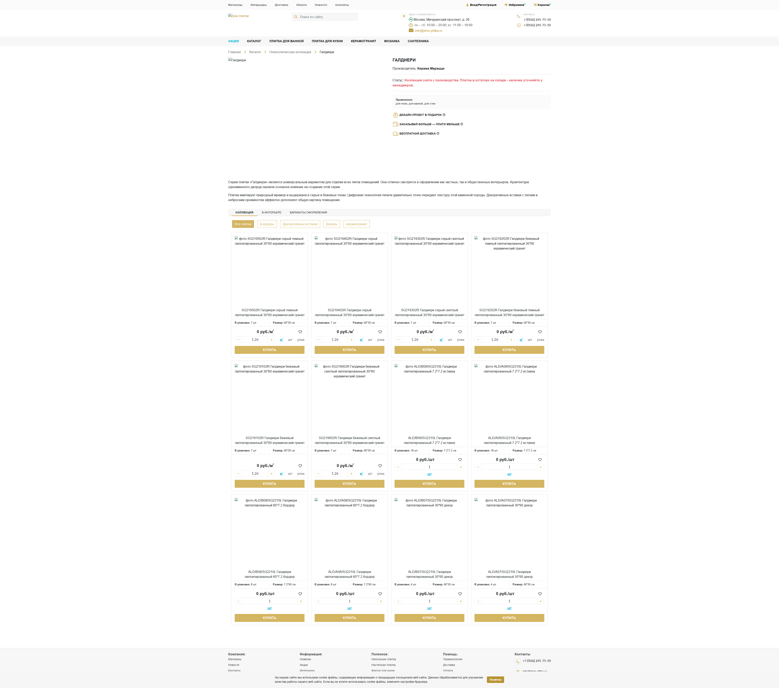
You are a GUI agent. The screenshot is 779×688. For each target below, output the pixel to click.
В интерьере (271, 212)
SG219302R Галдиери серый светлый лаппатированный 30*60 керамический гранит (429, 312)
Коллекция (244, 212)
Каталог (254, 41)
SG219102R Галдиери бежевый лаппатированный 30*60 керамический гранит (269, 440)
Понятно (495, 679)
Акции (233, 41)
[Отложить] (300, 332)
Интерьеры (259, 4)
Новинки (305, 659)
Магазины (235, 4)
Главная (234, 52)
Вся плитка (243, 224)
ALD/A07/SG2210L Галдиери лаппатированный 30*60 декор (509, 574)
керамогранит (356, 224)
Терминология (452, 659)
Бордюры (267, 224)
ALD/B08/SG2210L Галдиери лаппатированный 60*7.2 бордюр (270, 574)
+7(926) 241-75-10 (537, 19)
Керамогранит (363, 41)
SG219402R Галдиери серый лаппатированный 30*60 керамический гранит (349, 312)
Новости (321, 4)
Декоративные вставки (300, 224)
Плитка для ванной (286, 41)
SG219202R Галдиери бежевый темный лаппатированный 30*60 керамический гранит (509, 312)
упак (300, 340)
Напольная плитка (383, 659)
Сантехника (418, 41)
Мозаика (392, 41)
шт (290, 340)
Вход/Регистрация (483, 4)
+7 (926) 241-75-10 (537, 660)
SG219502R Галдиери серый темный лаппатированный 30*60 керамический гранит (269, 312)
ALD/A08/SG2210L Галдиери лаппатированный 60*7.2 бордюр (350, 574)
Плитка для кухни (327, 41)
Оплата (301, 4)
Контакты (342, 4)
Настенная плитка (383, 664)
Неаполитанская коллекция (290, 52)
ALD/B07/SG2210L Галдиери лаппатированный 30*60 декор (429, 574)
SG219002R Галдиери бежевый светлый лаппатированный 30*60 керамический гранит (349, 440)
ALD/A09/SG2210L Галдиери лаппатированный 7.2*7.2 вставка (509, 440)
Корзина (544, 4)
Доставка (281, 4)
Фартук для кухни (383, 670)
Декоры (332, 224)
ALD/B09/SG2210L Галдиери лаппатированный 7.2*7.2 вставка (429, 440)
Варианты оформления (308, 212)
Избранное (516, 4)
